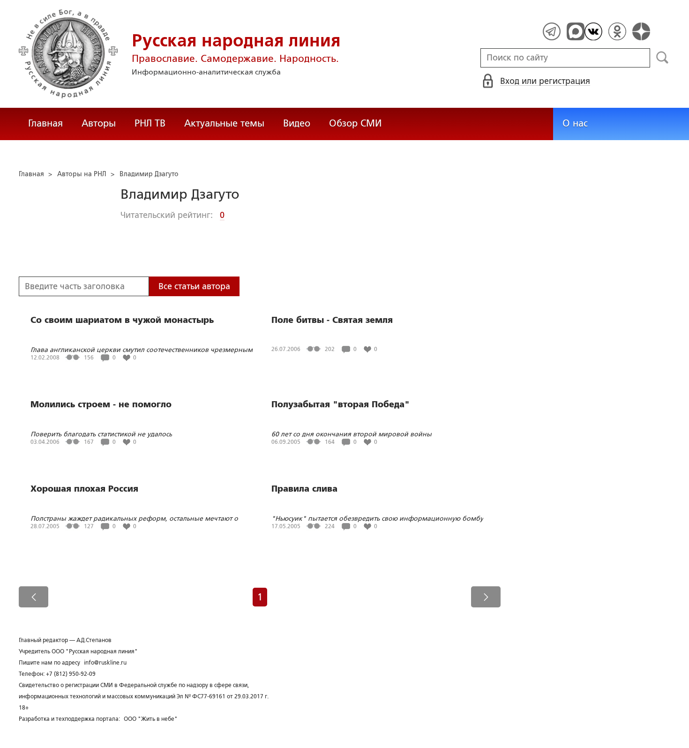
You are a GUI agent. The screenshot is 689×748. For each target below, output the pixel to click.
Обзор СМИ (355, 123)
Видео (296, 123)
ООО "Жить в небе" (151, 719)
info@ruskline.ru (105, 662)
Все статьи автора (194, 286)
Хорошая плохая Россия (84, 489)
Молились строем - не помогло (101, 404)
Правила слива (304, 489)
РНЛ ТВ (150, 123)
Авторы (99, 123)
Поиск (662, 58)
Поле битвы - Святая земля (332, 320)
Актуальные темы (224, 123)
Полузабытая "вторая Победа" (340, 404)
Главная (45, 123)
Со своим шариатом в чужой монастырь (122, 320)
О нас (575, 123)
